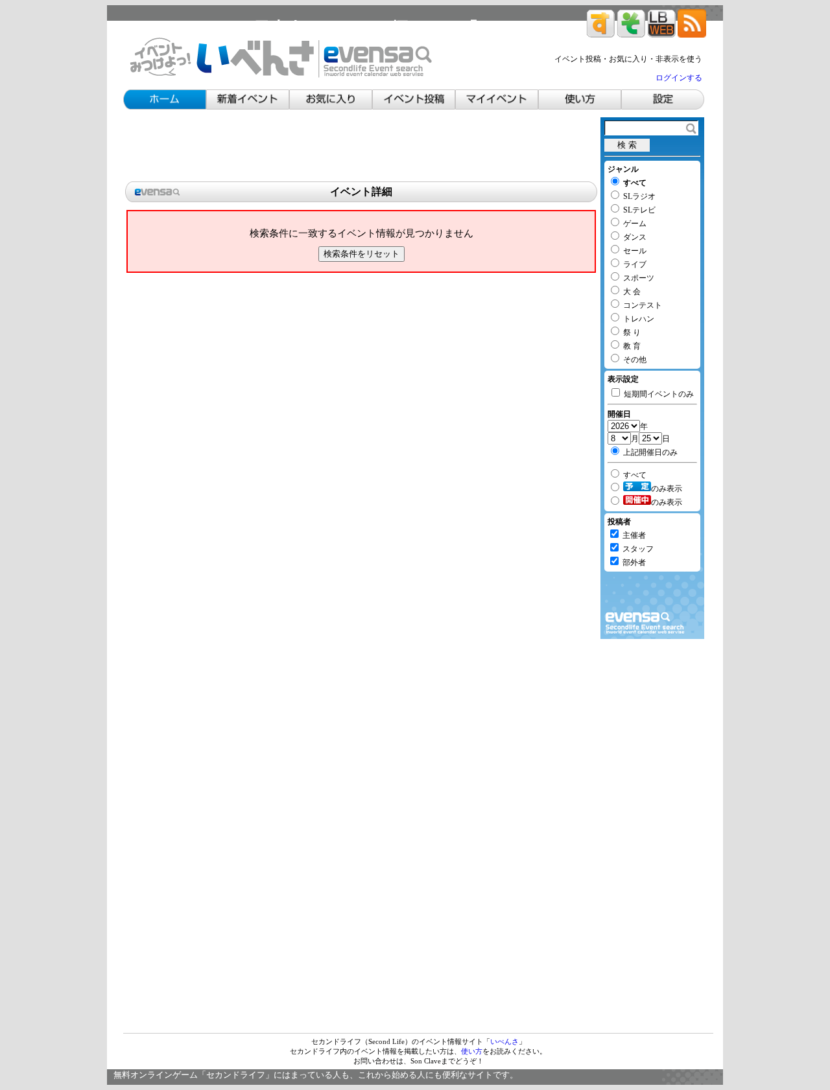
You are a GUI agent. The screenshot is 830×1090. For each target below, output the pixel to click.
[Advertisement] (361, 146)
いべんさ (504, 1041)
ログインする (679, 77)
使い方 (471, 1051)
